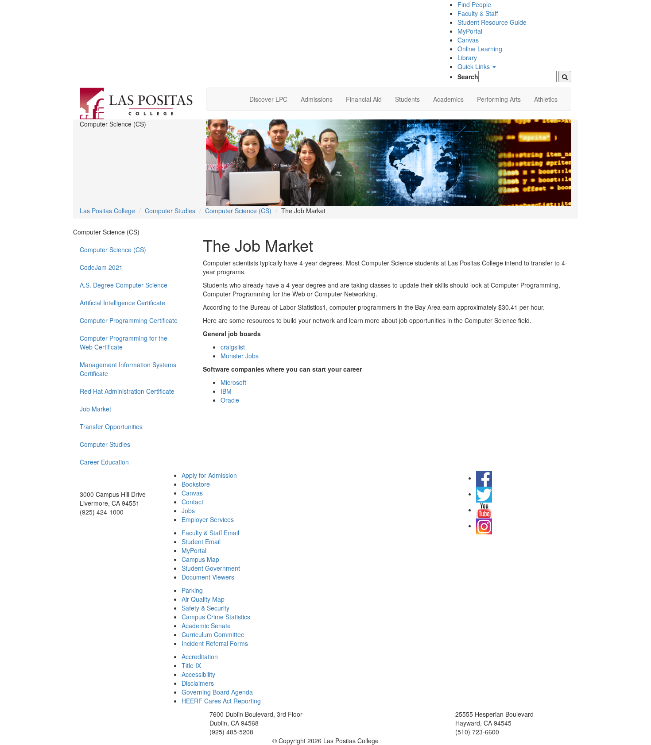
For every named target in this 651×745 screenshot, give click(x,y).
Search (467, 76)
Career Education (104, 461)
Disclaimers (198, 683)
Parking (192, 590)
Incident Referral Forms (215, 643)
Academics (448, 99)
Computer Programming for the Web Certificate (123, 342)
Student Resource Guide (492, 22)
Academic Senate (206, 625)
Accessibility (198, 674)
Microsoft (233, 382)
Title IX (191, 665)
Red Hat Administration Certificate (127, 391)
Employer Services (208, 519)
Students (407, 99)
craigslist (233, 346)
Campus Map (200, 559)
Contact (192, 501)
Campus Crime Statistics (216, 616)
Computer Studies (170, 210)
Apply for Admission (209, 475)
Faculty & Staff (477, 13)
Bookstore (196, 484)
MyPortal (469, 31)
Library (467, 57)
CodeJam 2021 (101, 267)
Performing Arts (499, 99)
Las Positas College (107, 210)
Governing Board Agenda (217, 691)
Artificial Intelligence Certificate (122, 302)
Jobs (188, 510)
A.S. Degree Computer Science (123, 284)
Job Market (95, 408)
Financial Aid (364, 99)
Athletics (546, 99)
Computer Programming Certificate (129, 320)
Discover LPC (268, 99)
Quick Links (474, 66)
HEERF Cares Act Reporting (221, 700)
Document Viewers (208, 576)
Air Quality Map (203, 599)
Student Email (201, 541)
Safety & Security (205, 607)
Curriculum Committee (213, 634)
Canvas (468, 39)
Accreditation (200, 656)
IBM (226, 391)
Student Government (211, 568)
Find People (474, 4)
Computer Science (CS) (238, 210)
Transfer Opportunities (111, 426)
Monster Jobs (240, 355)
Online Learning (479, 48)
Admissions (317, 99)
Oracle (230, 400)
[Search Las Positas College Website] (564, 76)
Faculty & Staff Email (210, 532)
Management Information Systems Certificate (128, 369)
